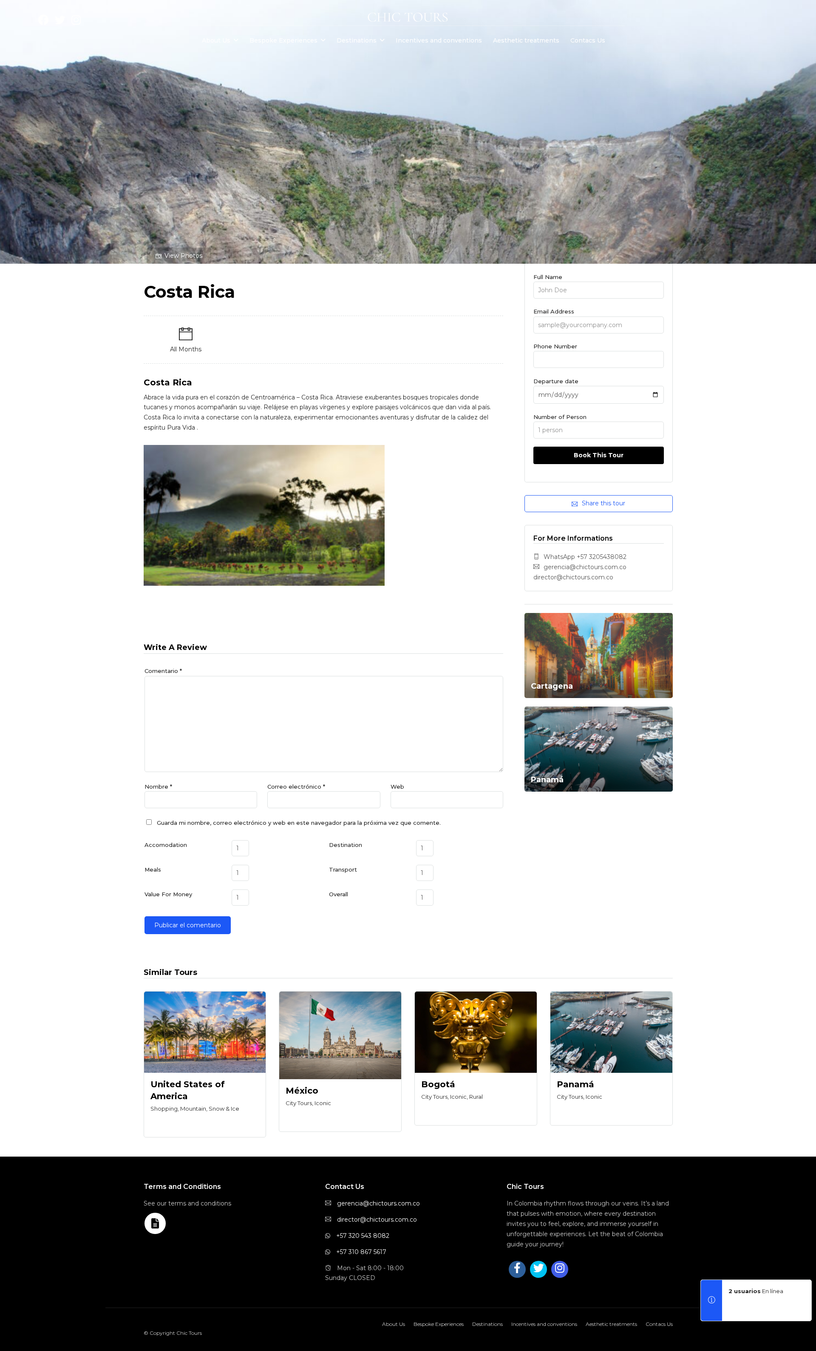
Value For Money (168, 894)
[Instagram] (76, 22)
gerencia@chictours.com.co (378, 1203)
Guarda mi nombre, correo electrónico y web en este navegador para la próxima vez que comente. (299, 822)
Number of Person (559, 416)
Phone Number (555, 346)
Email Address (553, 311)
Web (397, 786)
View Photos (183, 255)
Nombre (158, 786)
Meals (152, 869)
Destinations (357, 40)
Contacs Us (587, 40)
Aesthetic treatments (526, 40)
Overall (338, 894)
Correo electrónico (296, 786)
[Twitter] (538, 1269)
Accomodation (165, 844)
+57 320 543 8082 (362, 1236)
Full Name (547, 277)
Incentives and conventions (439, 40)
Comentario (163, 670)
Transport (343, 869)
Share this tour (603, 503)
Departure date (555, 381)
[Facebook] (517, 1269)
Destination (345, 844)
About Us (216, 40)
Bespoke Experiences (283, 40)
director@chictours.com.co (377, 1219)
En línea (755, 1291)
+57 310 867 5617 (361, 1252)
